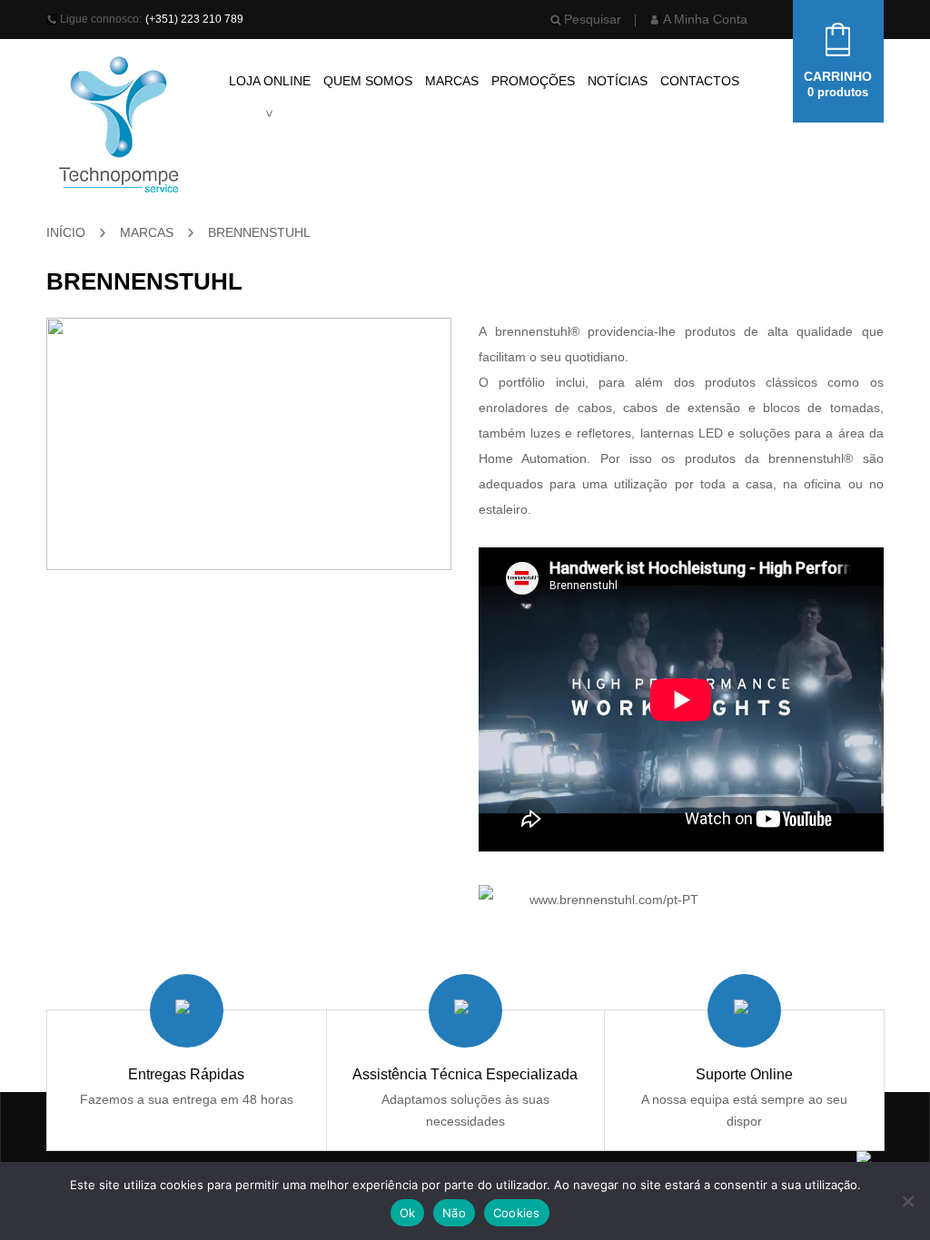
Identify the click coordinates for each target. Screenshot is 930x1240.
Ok (408, 1213)
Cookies (516, 1213)
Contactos (699, 81)
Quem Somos (367, 81)
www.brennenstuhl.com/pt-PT (613, 899)
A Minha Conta (705, 19)
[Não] (907, 1201)
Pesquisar (592, 19)
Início (65, 232)
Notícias (618, 81)
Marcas (452, 81)
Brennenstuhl (259, 232)
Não (454, 1213)
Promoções (533, 81)
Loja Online (270, 81)
